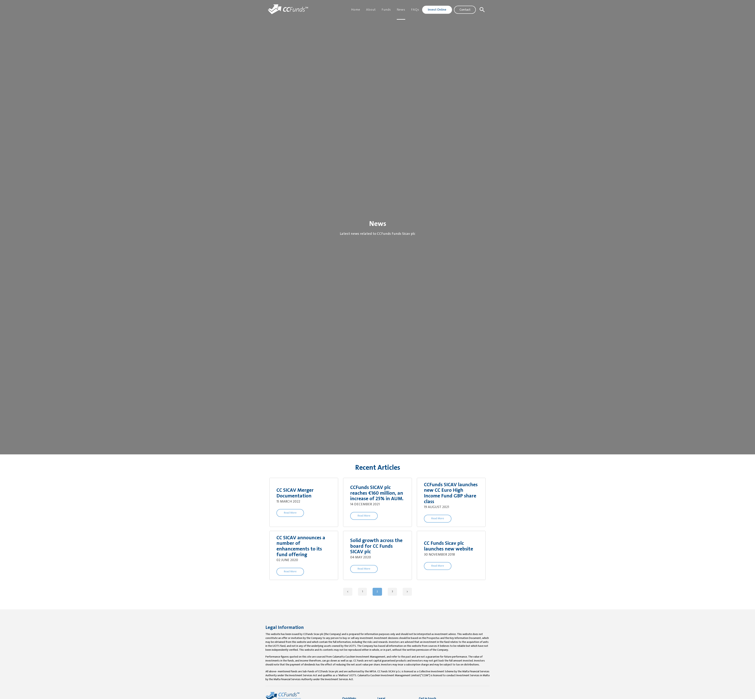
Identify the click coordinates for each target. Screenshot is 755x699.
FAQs (415, 9)
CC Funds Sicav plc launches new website (448, 546)
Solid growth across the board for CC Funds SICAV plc (376, 546)
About (371, 9)
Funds (386, 9)
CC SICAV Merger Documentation (295, 493)
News (401, 9)
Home (355, 9)
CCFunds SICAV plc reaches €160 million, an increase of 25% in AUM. (376, 493)
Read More (290, 512)
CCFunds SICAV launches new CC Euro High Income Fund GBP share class (451, 493)
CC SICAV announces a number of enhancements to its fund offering (300, 546)
